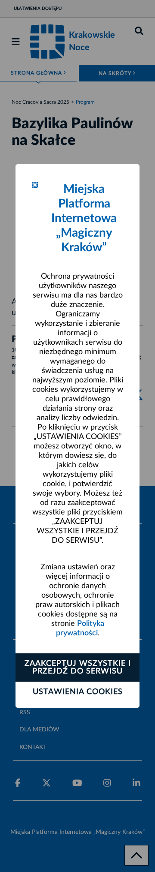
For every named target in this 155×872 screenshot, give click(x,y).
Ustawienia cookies (78, 692)
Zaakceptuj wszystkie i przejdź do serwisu (78, 667)
